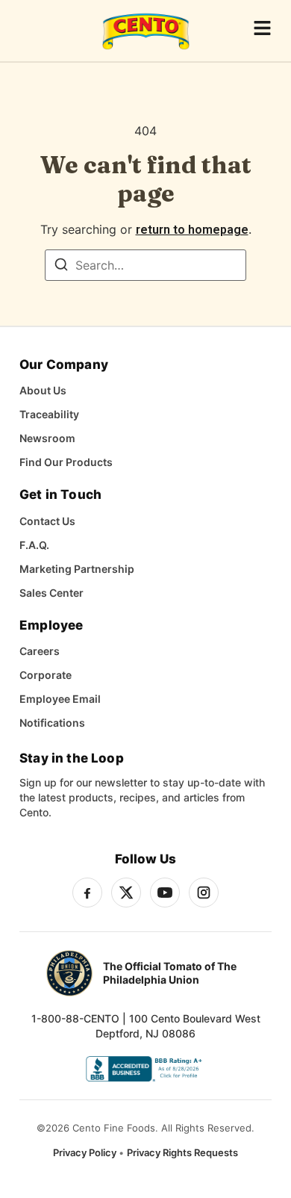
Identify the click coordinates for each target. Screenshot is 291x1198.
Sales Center (51, 592)
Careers (39, 651)
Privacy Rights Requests (182, 1152)
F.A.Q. (34, 545)
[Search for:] (145, 265)
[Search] (61, 266)
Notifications (52, 722)
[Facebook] (87, 892)
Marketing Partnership (76, 568)
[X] (126, 892)
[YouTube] (165, 892)
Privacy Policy (86, 1152)
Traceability (49, 414)
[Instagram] (204, 892)
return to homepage (192, 230)
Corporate (45, 674)
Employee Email (60, 698)
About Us (42, 390)
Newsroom (47, 438)
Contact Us (47, 521)
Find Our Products (66, 462)
